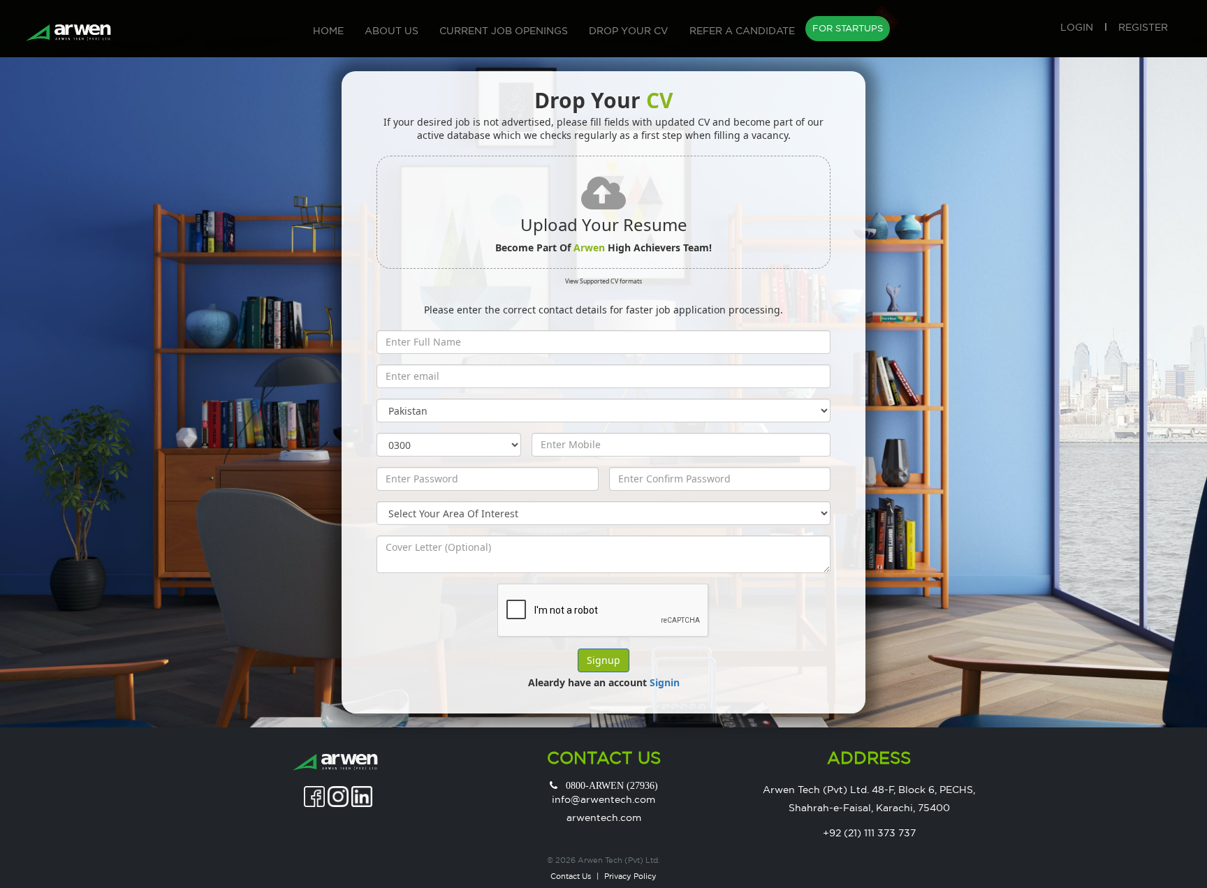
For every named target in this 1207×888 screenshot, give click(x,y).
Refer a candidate (742, 30)
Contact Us (570, 876)
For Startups (849, 26)
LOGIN (1076, 27)
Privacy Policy (630, 876)
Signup (603, 660)
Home (328, 30)
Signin (665, 682)
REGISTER (1143, 27)
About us (391, 30)
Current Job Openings (503, 30)
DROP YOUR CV (628, 30)
